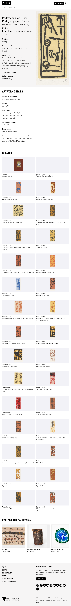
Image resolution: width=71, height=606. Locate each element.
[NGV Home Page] (6, 3)
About (4, 567)
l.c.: (15, 115)
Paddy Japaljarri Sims (15, 18)
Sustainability (7, 573)
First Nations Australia (9, 131)
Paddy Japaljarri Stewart (16, 21)
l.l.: (15, 113)
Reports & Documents (9, 581)
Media (4, 576)
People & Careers (7, 579)
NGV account (40, 574)
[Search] (65, 3)
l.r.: (15, 118)
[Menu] (68, 3)
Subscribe (41, 579)
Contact (4, 570)
